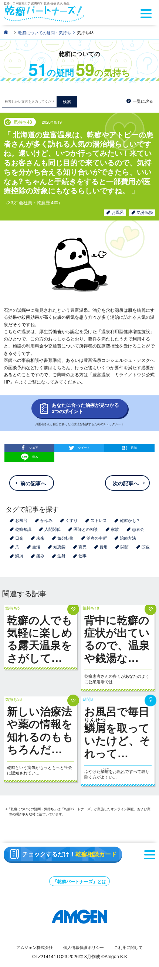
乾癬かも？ (130, 520)
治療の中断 (97, 538)
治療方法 (128, 538)
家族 (115, 529)
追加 (134, 447)
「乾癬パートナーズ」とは (79, 881)
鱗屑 (19, 555)
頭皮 (146, 547)
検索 (67, 101)
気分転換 (145, 212)
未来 (40, 538)
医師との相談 (86, 529)
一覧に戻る (143, 101)
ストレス (99, 520)
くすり (71, 520)
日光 (19, 538)
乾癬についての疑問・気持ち (44, 32)
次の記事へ (126, 483)
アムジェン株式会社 (34, 947)
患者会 (138, 529)
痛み (40, 555)
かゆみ (46, 520)
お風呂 (118, 212)
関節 (125, 547)
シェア (33, 447)
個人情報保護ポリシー (83, 947)
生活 (36, 547)
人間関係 (52, 529)
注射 (61, 555)
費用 (103, 547)
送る (35, 456)
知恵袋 (59, 547)
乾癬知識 (23, 529)
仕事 (82, 555)
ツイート (84, 447)
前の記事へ (33, 483)
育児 (82, 547)
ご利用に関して (128, 947)
